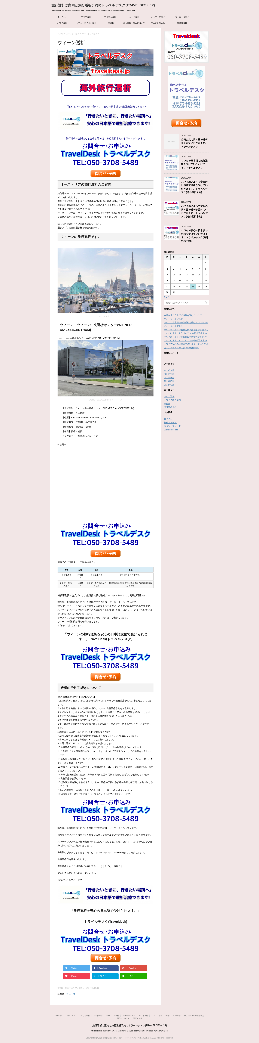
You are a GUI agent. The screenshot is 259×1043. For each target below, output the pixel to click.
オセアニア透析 (158, 17)
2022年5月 (169, 385)
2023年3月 (169, 381)
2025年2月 (169, 370)
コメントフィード (172, 426)
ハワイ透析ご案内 (172, 400)
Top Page (62, 17)
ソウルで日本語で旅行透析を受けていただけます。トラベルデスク (194, 164)
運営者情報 (182, 23)
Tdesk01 (71, 994)
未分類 (167, 403)
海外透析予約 (170, 407)
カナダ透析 (134, 17)
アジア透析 (86, 17)
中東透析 (110, 23)
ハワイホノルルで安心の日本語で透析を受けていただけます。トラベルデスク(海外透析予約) (194, 211)
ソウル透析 (169, 396)
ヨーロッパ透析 (182, 17)
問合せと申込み (158, 23)
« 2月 (167, 296)
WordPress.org (171, 429)
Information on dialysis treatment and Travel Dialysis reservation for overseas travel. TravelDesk (129, 1031)
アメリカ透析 (110, 17)
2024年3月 (169, 374)
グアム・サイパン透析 (86, 23)
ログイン (168, 419)
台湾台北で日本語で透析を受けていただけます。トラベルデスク (194, 143)
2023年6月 (169, 377)
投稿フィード (170, 422)
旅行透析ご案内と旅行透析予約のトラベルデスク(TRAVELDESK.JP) (103, 5)
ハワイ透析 (62, 23)
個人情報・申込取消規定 (134, 23)
